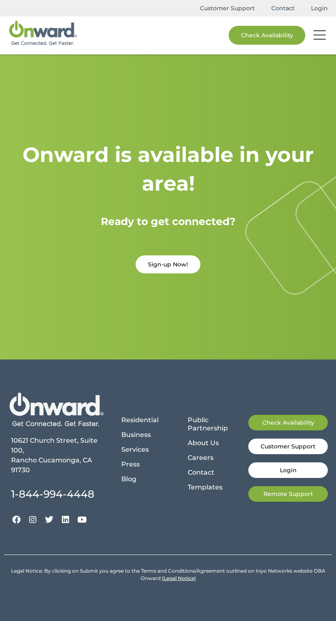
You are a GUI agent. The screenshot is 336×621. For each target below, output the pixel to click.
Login (319, 8)
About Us (203, 443)
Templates (205, 487)
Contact (283, 8)
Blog (128, 479)
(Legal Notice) (179, 578)
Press (130, 464)
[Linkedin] (65, 520)
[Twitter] (49, 520)
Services (135, 449)
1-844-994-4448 (52, 494)
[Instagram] (33, 520)
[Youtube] (82, 520)
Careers (200, 458)
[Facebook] (16, 520)
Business (136, 435)
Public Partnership (208, 424)
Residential (140, 420)
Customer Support (227, 8)
